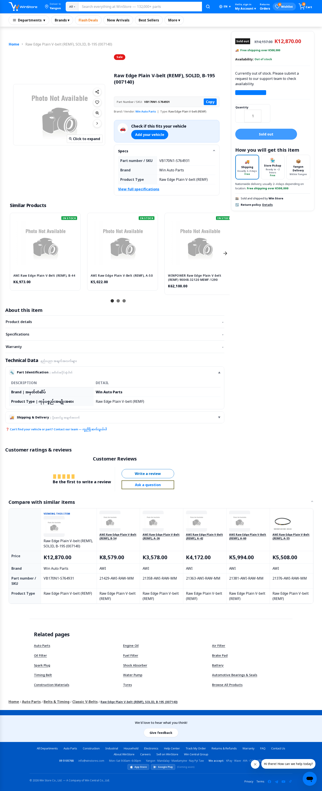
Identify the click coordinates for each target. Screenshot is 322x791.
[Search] (208, 6)
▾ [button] (227, 6)
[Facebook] (269, 782)
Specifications (115, 334)
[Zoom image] (97, 113)
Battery (218, 665)
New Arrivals (118, 20)
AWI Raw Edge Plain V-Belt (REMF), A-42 (204, 536)
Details (267, 205)
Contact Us (278, 748)
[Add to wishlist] (97, 102)
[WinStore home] (23, 6)
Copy (210, 101)
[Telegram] (276, 782)
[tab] (247, 167)
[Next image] (97, 123)
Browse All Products (227, 684)
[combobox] (140, 6)
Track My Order (196, 748)
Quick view (45, 266)
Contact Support (250, 92)
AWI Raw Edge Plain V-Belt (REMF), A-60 (247, 536)
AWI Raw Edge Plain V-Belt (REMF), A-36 (161, 536)
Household (131, 748)
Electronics (151, 748)
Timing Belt (43, 675)
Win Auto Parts (145, 111)
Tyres (127, 684)
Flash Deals (88, 20)
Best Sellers (149, 20)
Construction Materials (51, 684)
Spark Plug (42, 665)
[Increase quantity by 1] (265, 113)
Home (14, 44)
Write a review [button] (148, 473)
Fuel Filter (130, 655)
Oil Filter (40, 655)
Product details (115, 321)
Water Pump (132, 675)
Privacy (248, 781)
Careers (145, 754)
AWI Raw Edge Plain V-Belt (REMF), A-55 (291, 536)
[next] (225, 253)
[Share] (97, 92)
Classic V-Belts (85, 701)
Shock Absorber (135, 665)
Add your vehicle (149, 134)
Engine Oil (131, 645)
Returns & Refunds (224, 748)
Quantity (241, 107)
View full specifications (138, 189)
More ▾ (174, 20)
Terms (260, 781)
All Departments (47, 748)
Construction (91, 748)
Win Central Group (196, 754)
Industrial (111, 748)
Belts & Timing (56, 701)
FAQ (262, 748)
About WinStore (124, 754)
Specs (123, 151)
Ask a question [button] (148, 484)
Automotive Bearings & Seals (234, 675)
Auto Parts (42, 645)
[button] (52, 7)
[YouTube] (283, 782)
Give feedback (161, 733)
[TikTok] (290, 782)
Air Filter (218, 645)
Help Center (172, 748)
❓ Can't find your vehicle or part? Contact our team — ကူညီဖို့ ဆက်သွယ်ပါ (56, 429)
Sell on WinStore (167, 754)
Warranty (115, 346)
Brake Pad (220, 655)
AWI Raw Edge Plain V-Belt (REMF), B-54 (117, 536)
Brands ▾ (62, 20)
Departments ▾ (31, 20)
